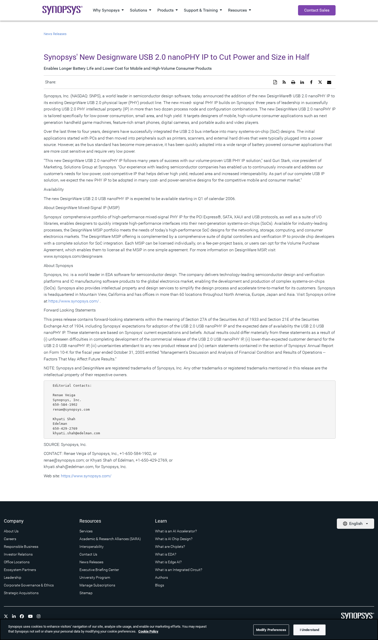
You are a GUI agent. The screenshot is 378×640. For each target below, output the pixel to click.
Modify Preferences (271, 630)
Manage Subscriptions (97, 585)
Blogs (159, 585)
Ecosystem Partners (20, 570)
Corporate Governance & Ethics (29, 585)
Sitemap (86, 593)
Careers (10, 539)
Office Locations (17, 562)
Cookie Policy (148, 631)
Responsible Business (21, 546)
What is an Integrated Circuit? (178, 570)
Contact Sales (316, 10)
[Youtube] (30, 616)
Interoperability (91, 546)
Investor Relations (18, 554)
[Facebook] (22, 616)
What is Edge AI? (168, 562)
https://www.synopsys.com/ (73, 301)
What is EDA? (165, 554)
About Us (11, 531)
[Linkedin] (14, 616)
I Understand (309, 630)
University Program (94, 577)
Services (86, 531)
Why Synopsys (106, 10)
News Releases (55, 34)
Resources (237, 10)
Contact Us (88, 554)
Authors (161, 577)
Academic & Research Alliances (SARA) (110, 539)
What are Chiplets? (170, 546)
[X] (6, 616)
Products (165, 10)
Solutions (138, 10)
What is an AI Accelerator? (176, 531)
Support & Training (201, 10)
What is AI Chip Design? (173, 539)
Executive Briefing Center (99, 570)
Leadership (12, 577)
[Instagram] (38, 616)
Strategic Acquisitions (21, 593)
